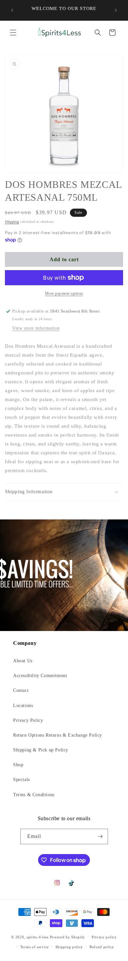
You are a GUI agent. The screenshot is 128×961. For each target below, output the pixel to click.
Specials (21, 779)
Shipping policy (69, 947)
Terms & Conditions (33, 794)
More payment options (64, 293)
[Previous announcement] (12, 10)
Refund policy (102, 947)
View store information (35, 328)
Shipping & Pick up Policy (40, 749)
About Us (22, 660)
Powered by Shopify (67, 937)
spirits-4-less (38, 937)
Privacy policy (104, 937)
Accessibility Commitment (40, 675)
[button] (13, 32)
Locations (23, 705)
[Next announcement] (116, 10)
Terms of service (34, 947)
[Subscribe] (100, 836)
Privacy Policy (28, 720)
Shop (18, 764)
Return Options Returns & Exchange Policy (57, 735)
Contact (21, 690)
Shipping (12, 221)
